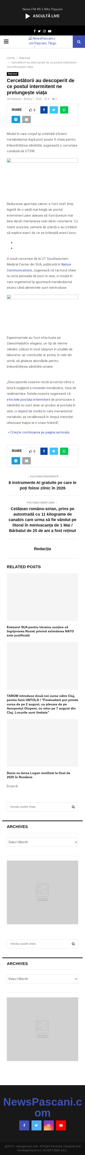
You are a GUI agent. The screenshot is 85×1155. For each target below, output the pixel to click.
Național (12, 74)
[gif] (42, 162)
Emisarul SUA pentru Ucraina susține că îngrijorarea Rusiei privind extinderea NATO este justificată (40, 631)
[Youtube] (61, 1125)
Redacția (16, 99)
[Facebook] (24, 1125)
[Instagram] (49, 1125)
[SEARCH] (73, 806)
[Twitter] (36, 1125)
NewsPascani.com (42, 1107)
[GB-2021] (42, 298)
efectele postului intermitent (28, 400)
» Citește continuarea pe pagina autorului (38, 432)
